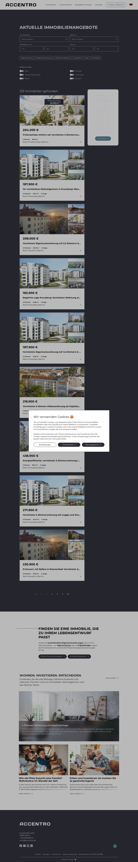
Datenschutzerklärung (50, 436)
